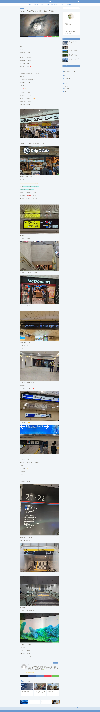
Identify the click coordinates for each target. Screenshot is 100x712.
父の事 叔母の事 (54, 4)
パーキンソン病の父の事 (68, 80)
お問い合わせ (69, 4)
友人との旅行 (66, 86)
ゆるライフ (42, 4)
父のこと (65, 91)
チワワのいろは (61, 4)
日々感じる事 (36, 4)
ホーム (30, 4)
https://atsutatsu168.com (30, 672)
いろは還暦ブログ (50, 1)
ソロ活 (48, 4)
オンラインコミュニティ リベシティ (70, 72)
